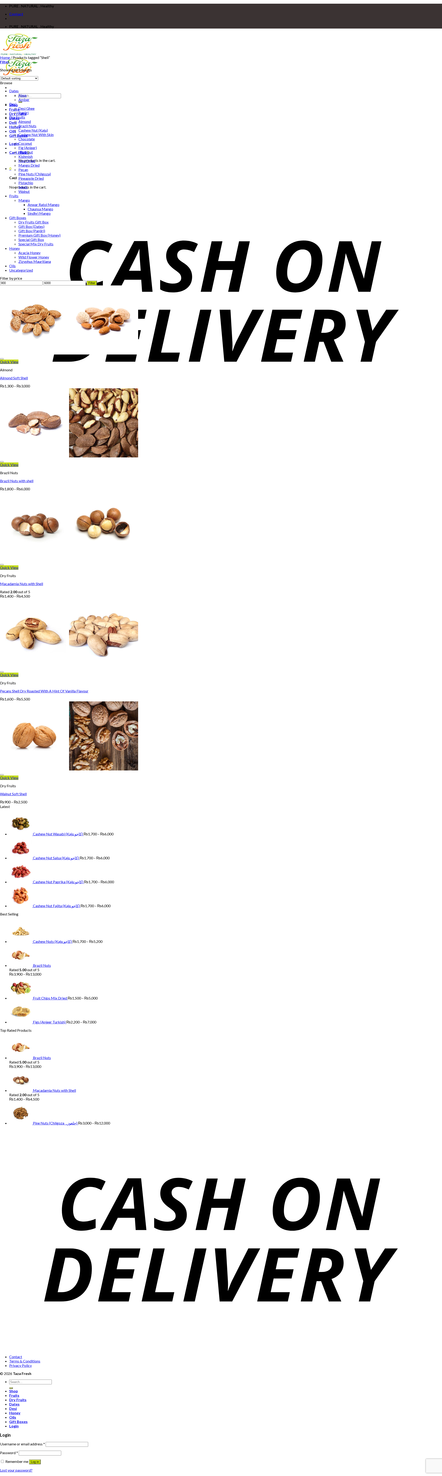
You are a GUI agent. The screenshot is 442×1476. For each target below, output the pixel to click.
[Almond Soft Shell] (69, 353)
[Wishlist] (2, 359)
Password (9, 1452)
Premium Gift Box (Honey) (39, 235)
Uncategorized (21, 270)
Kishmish (25, 156)
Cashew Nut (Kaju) (33, 130)
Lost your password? (16, 1470)
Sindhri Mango (39, 213)
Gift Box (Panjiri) (31, 231)
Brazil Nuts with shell (16, 481)
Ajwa (22, 95)
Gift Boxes (17, 217)
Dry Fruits (17, 113)
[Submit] (20, 102)
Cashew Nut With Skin (36, 134)
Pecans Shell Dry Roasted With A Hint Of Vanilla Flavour (44, 691)
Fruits (13, 196)
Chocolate (26, 139)
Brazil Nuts (27, 126)
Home (5, 57)
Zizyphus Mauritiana (34, 261)
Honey (14, 248)
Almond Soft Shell (14, 378)
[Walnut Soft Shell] (69, 769)
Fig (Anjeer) (27, 147)
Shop (13, 1391)
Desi (13, 122)
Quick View (9, 362)
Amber (23, 99)
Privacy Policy (20, 1365)
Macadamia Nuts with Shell (21, 583)
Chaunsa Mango (40, 209)
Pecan (23, 169)
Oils (12, 131)
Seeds (23, 187)
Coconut (25, 143)
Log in (35, 1462)
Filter (91, 283)
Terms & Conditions (24, 1361)
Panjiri (23, 112)
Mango (24, 200)
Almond (24, 121)
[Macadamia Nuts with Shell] (69, 559)
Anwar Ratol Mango (43, 204)
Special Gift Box (31, 239)
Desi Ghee (26, 108)
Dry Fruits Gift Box (33, 222)
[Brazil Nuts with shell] (69, 456)
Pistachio (25, 182)
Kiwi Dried (26, 161)
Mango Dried (29, 165)
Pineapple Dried (31, 178)
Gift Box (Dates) (31, 226)
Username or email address (22, 1444)
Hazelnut (25, 152)
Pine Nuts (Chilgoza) (34, 174)
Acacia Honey (29, 252)
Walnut (24, 191)
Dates (14, 91)
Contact (16, 14)
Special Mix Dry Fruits (35, 244)
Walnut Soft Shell (13, 794)
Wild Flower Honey (33, 257)
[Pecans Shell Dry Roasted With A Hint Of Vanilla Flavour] (69, 666)
